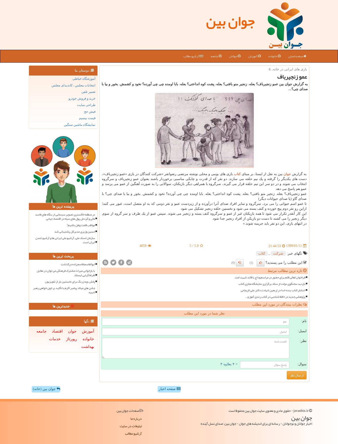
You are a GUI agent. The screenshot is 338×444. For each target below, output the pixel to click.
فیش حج (90, 111)
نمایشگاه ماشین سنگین (80, 125)
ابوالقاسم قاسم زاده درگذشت (78, 264)
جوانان (233, 56)
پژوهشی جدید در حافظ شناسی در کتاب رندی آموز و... (275, 297)
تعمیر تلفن (88, 92)
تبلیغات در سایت (131, 425)
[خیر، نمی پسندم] (240, 262)
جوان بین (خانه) (45, 389)
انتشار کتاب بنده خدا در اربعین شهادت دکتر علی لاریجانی (273, 290)
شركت (278, 253)
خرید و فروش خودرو (82, 98)
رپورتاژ (71, 339)
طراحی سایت (86, 105)
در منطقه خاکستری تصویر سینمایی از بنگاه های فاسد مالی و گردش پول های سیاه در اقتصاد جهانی (65, 217)
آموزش (253, 56)
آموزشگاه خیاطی (84, 78)
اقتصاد (57, 331)
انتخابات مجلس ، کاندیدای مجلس (73, 85)
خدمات (55, 339)
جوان (287, 174)
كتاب (237, 174)
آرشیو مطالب (191, 56)
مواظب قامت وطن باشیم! (81, 225)
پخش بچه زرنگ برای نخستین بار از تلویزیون (70, 282)
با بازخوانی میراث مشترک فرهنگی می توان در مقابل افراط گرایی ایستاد (66, 273)
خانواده (273, 56)
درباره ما (136, 418)
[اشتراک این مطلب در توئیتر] (113, 262)
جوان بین (230, 21)
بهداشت (87, 346)
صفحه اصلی (295, 56)
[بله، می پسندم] (261, 262)
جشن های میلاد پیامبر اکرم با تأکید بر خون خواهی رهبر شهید (64, 290)
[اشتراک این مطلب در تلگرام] (129, 262)
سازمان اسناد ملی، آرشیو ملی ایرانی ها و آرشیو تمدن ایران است (65, 240)
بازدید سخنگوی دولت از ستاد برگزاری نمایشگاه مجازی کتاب (272, 284)
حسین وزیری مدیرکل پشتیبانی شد (74, 232)
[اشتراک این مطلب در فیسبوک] (121, 262)
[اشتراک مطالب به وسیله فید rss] (105, 262)
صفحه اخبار (168, 389)
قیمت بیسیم (87, 118)
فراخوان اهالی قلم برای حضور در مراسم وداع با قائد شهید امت (270, 277)
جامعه (214, 56)
